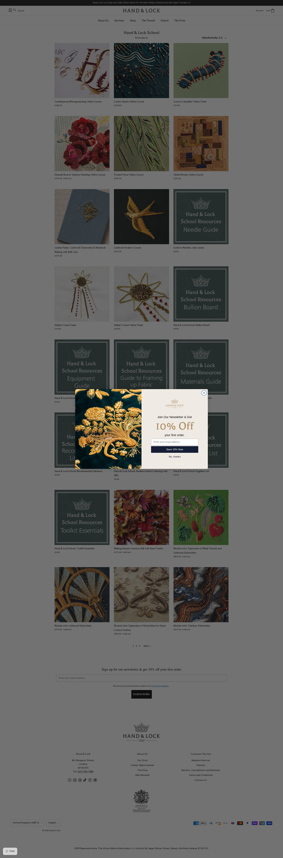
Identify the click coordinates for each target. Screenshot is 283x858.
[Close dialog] (204, 392)
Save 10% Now (174, 449)
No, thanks (175, 456)
